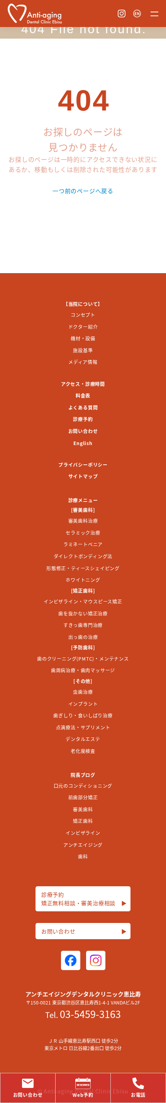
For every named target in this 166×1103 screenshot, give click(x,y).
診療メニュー (83, 500)
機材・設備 (83, 338)
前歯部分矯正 (83, 797)
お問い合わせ (83, 431)
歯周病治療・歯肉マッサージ (83, 670)
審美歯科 (83, 809)
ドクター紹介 (83, 326)
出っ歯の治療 (83, 637)
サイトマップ (83, 476)
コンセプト (83, 314)
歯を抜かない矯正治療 (83, 613)
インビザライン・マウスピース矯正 (83, 601)
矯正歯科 (83, 820)
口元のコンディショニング (83, 785)
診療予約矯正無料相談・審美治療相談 (84, 899)
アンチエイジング (83, 844)
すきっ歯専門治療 (83, 625)
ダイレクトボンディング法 (83, 556)
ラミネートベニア (83, 544)
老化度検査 (83, 751)
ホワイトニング (83, 579)
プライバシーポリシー (83, 464)
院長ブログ (83, 775)
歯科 (83, 856)
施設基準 (83, 350)
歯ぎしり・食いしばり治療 (83, 715)
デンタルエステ (83, 739)
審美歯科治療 (83, 520)
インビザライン (83, 832)
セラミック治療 (83, 532)
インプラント (83, 703)
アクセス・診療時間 (83, 384)
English (83, 443)
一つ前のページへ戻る (83, 191)
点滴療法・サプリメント (83, 727)
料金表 (83, 395)
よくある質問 (83, 407)
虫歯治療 (83, 691)
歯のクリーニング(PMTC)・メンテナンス (83, 658)
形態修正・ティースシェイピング (83, 568)
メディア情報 (83, 362)
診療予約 (83, 419)
